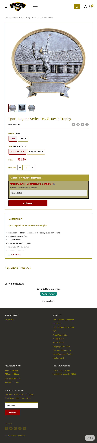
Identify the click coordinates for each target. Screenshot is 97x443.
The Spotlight (58, 358)
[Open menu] (6, 7)
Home (7, 18)
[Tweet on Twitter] (82, 124)
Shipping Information (61, 346)
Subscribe (12, 412)
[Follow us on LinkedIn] (24, 428)
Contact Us (57, 323)
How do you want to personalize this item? (23, 187)
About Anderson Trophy (62, 354)
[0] (90, 6)
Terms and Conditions (62, 350)
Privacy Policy (58, 339)
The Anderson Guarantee (63, 320)
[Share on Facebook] (73, 124)
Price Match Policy (60, 335)
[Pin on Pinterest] (78, 124)
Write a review (48, 294)
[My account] (85, 6)
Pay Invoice (9, 320)
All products (16, 18)
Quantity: (12, 167)
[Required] (54, 184)
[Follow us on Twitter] (11, 428)
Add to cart (28, 203)
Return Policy (58, 342)
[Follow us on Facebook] (6, 428)
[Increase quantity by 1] (32, 167)
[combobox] (52, 6)
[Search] (77, 6)
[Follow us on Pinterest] (20, 428)
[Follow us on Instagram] (15, 428)
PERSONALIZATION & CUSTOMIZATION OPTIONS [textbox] (34, 185)
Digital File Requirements (63, 327)
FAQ (54, 331)
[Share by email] (87, 124)
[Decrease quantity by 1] (20, 167)
